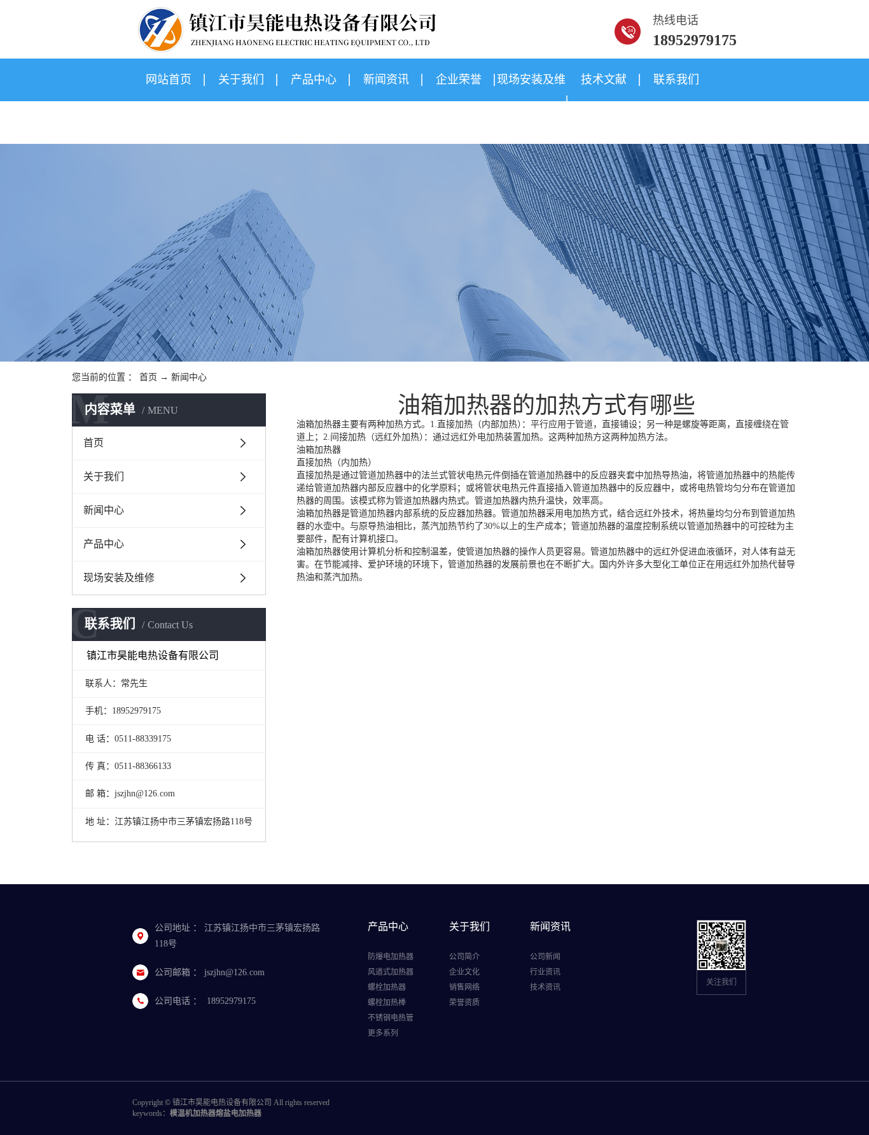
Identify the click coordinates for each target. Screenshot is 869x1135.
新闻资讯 (386, 79)
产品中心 (314, 79)
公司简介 (464, 956)
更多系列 (383, 1033)
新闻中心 (189, 377)
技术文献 (604, 79)
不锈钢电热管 (391, 1017)
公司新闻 (545, 956)
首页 (148, 377)
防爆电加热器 (391, 956)
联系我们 (676, 79)
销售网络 (464, 987)
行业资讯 (545, 972)
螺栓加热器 (387, 987)
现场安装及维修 (531, 101)
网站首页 (168, 79)
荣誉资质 (464, 1002)
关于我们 (241, 79)
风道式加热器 (391, 972)
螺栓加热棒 (387, 1002)
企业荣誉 (459, 79)
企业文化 (464, 972)
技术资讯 (545, 987)
